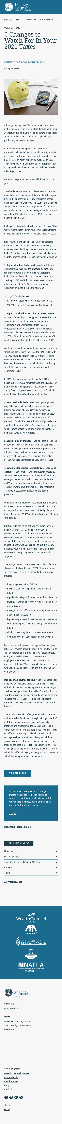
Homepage (8, 20)
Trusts (7, 872)
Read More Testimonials (16, 827)
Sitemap (7, 1106)
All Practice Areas (13, 881)
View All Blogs (17, 773)
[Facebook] (6, 1098)
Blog (17, 20)
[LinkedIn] (16, 1098)
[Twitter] (21, 1098)
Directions (9, 1029)
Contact (8, 1089)
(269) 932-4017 (11, 1008)
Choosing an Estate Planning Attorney (22, 862)
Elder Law (8, 851)
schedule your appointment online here (23, 756)
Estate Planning (11, 856)
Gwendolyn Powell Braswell (17, 1073)
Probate (8, 867)
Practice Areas (11, 1081)
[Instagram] (11, 1098)
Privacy (7, 1110)
